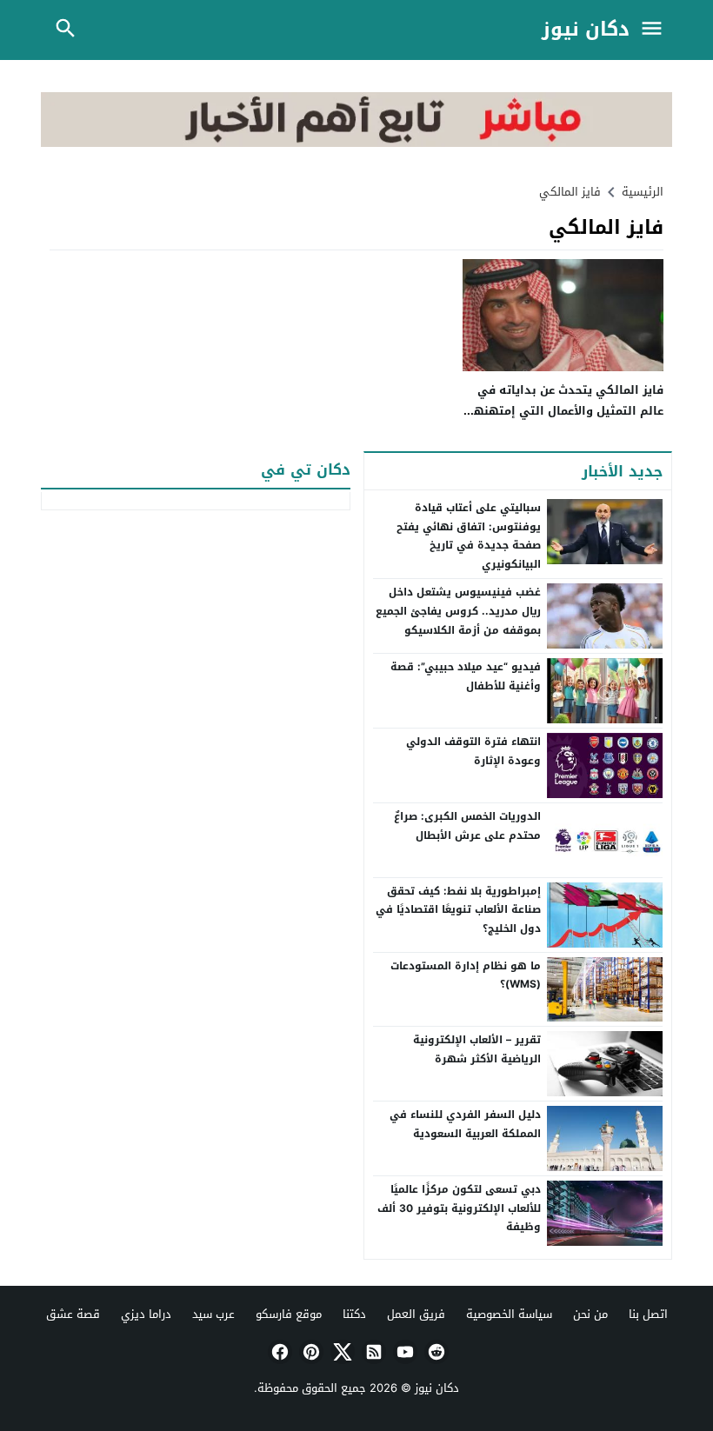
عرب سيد (213, 1314)
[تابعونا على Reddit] (435, 1352)
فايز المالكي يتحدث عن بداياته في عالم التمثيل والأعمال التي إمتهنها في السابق (566, 410)
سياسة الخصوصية (509, 1314)
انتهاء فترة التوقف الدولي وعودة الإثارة (473, 751)
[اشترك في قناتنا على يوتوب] (403, 1352)
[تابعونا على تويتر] (341, 1352)
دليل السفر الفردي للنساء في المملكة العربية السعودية (465, 1124)
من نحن (590, 1314)
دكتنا (354, 1314)
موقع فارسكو (289, 1314)
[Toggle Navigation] (655, 30)
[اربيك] (356, 143)
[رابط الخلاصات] (372, 1352)
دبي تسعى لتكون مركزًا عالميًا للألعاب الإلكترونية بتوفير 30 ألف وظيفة (459, 1208)
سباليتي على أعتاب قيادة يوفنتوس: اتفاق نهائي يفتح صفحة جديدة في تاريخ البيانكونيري (468, 536)
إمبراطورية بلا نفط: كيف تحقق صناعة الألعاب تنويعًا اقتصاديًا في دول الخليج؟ (458, 910)
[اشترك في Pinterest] (309, 1352)
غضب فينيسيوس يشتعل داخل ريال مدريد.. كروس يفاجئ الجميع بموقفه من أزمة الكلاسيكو (458, 610)
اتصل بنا (648, 1314)
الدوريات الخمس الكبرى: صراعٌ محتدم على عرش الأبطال (467, 826)
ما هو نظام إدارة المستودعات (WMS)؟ (465, 975)
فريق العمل (416, 1314)
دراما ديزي (146, 1314)
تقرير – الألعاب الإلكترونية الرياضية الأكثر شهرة (477, 1049)
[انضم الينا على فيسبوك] (278, 1352)
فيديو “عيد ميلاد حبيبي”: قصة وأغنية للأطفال (465, 676)
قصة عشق (73, 1314)
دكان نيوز (586, 30)
